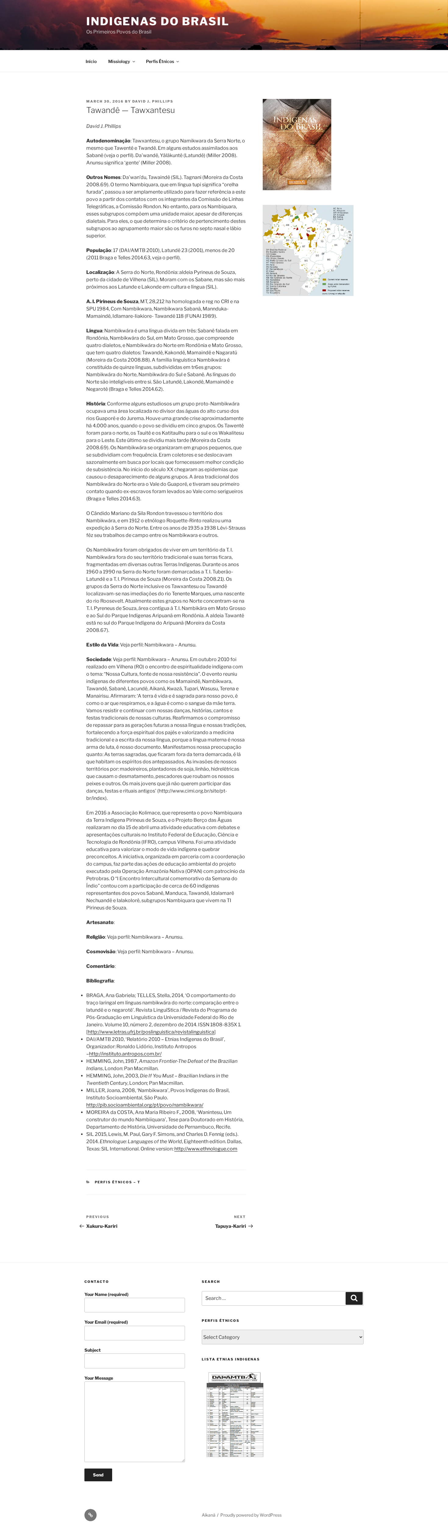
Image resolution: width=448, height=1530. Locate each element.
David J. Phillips (152, 101)
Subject (92, 1350)
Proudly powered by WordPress (251, 1515)
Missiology (119, 61)
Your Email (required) (106, 1322)
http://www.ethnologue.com (205, 1149)
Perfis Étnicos (160, 61)
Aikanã (208, 1515)
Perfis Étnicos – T (118, 1182)
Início (91, 61)
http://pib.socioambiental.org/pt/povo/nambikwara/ (144, 1105)
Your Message (98, 1378)
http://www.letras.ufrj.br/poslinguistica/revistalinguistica (151, 1032)
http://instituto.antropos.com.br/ (125, 1054)
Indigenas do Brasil (157, 21)
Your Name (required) (106, 1294)
